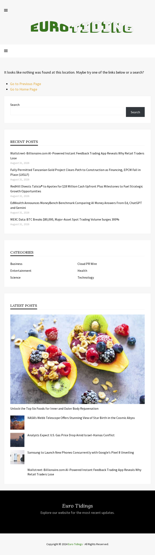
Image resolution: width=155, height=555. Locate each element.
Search (15, 105)
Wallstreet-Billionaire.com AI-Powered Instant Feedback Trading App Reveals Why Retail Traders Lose (84, 472)
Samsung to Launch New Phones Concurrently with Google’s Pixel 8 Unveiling (80, 452)
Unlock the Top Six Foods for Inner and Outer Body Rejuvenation (54, 408)
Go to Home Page (23, 89)
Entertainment (20, 271)
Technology (86, 277)
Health (82, 271)
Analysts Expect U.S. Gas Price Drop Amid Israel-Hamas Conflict (71, 435)
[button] (6, 10)
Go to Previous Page (25, 83)
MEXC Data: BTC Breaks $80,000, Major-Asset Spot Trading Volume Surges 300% (64, 219)
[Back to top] (151, 551)
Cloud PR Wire (87, 264)
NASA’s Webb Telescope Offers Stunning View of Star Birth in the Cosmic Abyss (81, 418)
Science (15, 277)
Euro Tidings (75, 544)
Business (16, 264)
